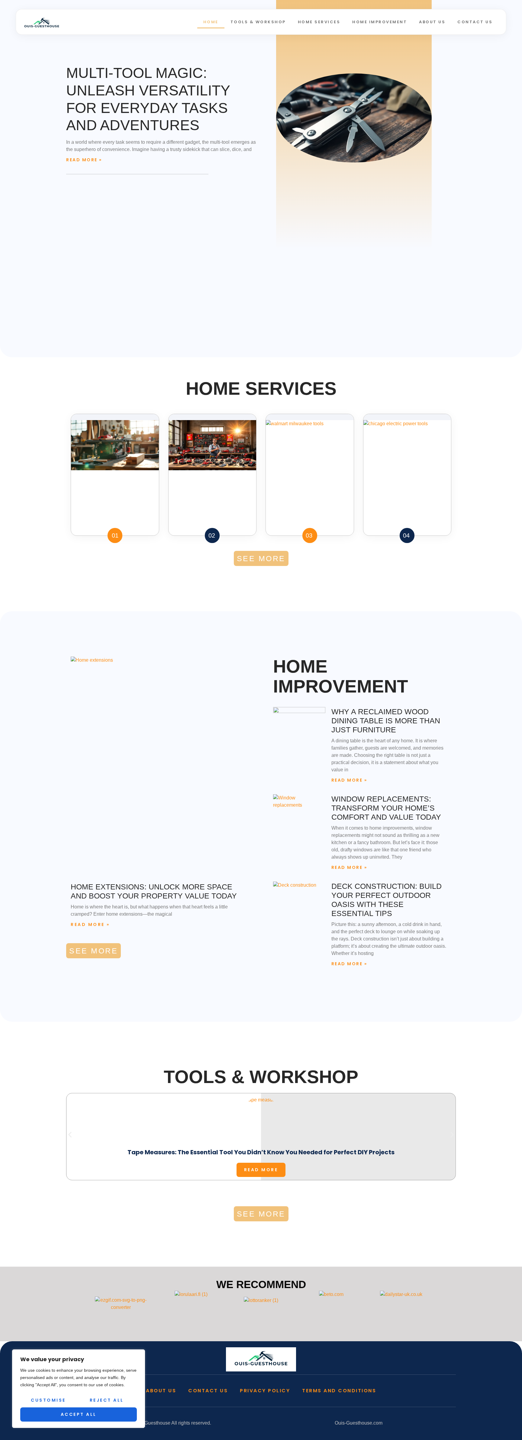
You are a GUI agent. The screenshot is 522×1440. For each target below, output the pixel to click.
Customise (48, 1400)
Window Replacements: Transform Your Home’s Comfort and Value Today (386, 808)
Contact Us (474, 22)
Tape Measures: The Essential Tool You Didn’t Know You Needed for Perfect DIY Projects (261, 1152)
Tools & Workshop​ (258, 22)
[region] (78, 1388)
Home (210, 22)
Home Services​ (319, 22)
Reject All (107, 1400)
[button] (70, 1134)
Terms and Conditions (339, 1390)
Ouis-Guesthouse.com (358, 1423)
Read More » (84, 160)
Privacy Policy (265, 1390)
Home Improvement (379, 22)
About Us (432, 22)
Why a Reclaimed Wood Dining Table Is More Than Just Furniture (385, 720)
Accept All (79, 1414)
